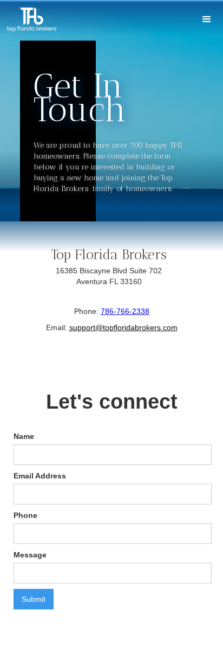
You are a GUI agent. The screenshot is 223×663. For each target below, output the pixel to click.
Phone (25, 515)
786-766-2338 (125, 311)
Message (30, 554)
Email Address (40, 475)
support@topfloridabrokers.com (123, 327)
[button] (207, 19)
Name (24, 436)
